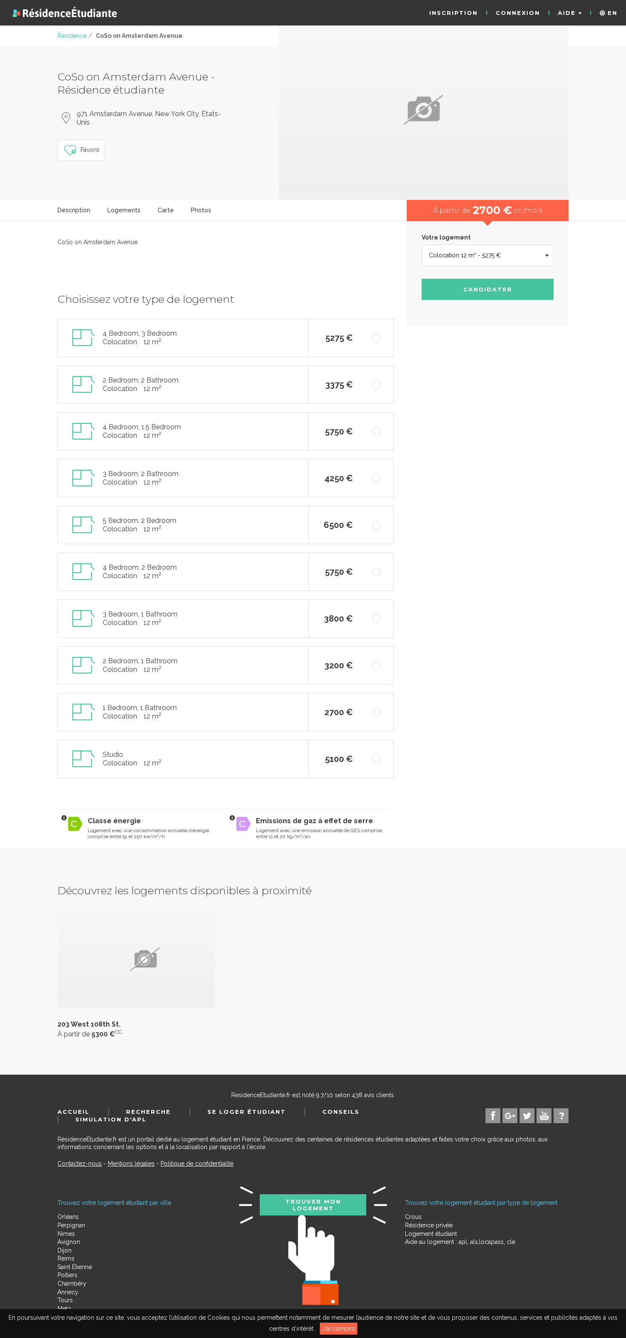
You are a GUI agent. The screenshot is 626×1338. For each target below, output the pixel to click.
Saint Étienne (74, 1267)
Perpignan (71, 1225)
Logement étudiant (431, 1233)
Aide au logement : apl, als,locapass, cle (460, 1241)
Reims (66, 1258)
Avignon (68, 1241)
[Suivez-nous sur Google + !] (510, 1115)
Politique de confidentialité (197, 1163)
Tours (65, 1300)
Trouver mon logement (313, 1205)
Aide (568, 12)
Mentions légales (131, 1163)
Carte (166, 210)
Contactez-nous (79, 1163)
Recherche (148, 1111)
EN (611, 12)
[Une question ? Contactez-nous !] (561, 1115)
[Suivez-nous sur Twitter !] (527, 1115)
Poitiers (67, 1275)
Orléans (68, 1216)
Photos (201, 210)
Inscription (453, 12)
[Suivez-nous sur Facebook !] (492, 1115)
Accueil (73, 1111)
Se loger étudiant (246, 1111)
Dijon (64, 1250)
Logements (124, 210)
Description (73, 210)
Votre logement (446, 237)
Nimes (66, 1233)
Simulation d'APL (110, 1119)
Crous (413, 1216)
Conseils (340, 1111)
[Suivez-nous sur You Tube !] (544, 1115)
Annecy (67, 1292)
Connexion (518, 12)
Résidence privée (429, 1225)
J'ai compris (338, 1328)
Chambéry (71, 1283)
